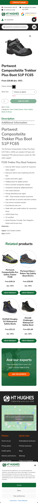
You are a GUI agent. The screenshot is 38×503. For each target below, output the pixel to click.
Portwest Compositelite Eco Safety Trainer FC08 (10, 273)
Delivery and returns (9, 456)
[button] (35, 465)
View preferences (19, 496)
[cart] (34, 19)
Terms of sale (6, 461)
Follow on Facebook (26, 461)
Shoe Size (5, 92)
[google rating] (29, 14)
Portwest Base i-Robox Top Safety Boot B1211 (28, 273)
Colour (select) (7, 86)
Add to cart (23, 101)
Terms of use (6, 441)
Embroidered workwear (27, 441)
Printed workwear (25, 446)
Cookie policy (6, 451)
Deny (19, 491)
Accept (19, 485)
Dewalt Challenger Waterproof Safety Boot (28, 321)
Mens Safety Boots (16, 109)
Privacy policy (6, 446)
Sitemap (22, 456)
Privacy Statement (22, 500)
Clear (14, 96)
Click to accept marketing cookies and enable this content (19, 418)
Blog (20, 451)
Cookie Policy (13, 500)
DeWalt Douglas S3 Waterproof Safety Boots (10, 321)
